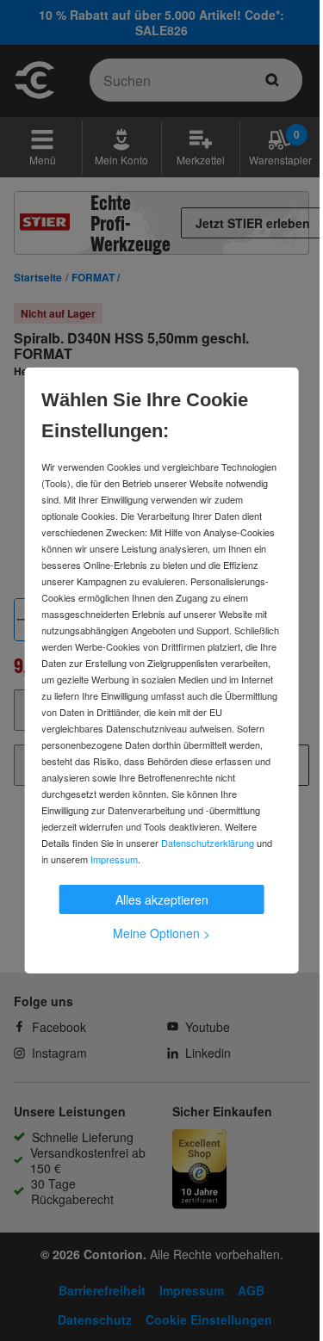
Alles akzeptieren (161, 899)
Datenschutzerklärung (207, 843)
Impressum (114, 859)
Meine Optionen (161, 933)
